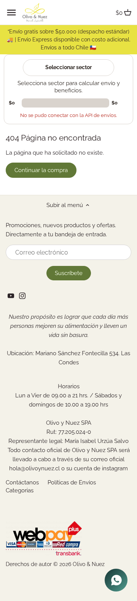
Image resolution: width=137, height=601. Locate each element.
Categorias (19, 490)
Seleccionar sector (68, 67)
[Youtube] (11, 295)
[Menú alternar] (11, 12)
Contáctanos (22, 482)
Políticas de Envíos (72, 482)
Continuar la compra (41, 170)
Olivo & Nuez (89, 564)
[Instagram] (22, 295)
